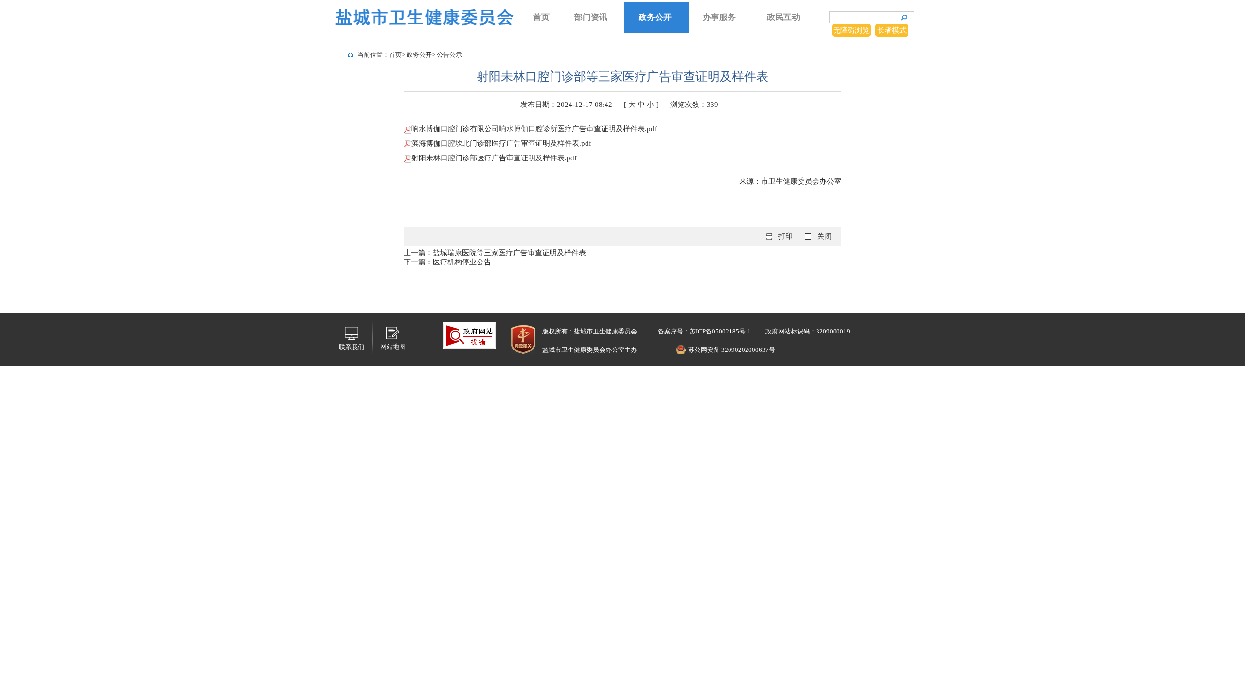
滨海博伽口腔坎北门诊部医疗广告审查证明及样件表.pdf (501, 143)
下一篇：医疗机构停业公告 (447, 262)
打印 (785, 236)
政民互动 (783, 17)
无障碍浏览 (851, 30)
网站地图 (393, 346)
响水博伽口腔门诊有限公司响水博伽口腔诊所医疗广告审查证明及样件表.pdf (534, 129)
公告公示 (449, 54)
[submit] (904, 18)
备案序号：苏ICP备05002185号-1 (704, 331)
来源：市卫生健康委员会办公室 (790, 181)
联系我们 (351, 346)
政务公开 (655, 17)
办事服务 (719, 17)
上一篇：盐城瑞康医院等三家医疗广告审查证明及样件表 (495, 253)
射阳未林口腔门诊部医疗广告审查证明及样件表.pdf (494, 158)
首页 (541, 17)
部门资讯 (590, 17)
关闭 (824, 236)
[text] (864, 17)
